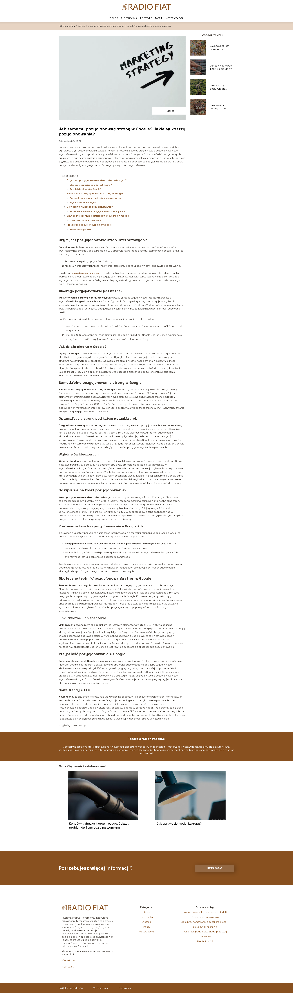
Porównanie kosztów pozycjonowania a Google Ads (97, 211)
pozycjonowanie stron (85, 273)
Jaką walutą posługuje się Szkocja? (217, 87)
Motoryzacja (174, 18)
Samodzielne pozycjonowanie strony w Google (95, 193)
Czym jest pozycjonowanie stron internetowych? (97, 180)
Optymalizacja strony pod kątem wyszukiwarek (95, 198)
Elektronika (129, 18)
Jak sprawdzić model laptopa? (179, 824)
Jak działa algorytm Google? (85, 189)
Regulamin (125, 988)
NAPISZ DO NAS (214, 868)
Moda (158, 18)
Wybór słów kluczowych (83, 202)
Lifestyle (146, 18)
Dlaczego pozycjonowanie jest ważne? (91, 184)
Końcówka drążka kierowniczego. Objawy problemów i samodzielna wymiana (99, 825)
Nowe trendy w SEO (80, 229)
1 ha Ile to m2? (205, 941)
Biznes (114, 18)
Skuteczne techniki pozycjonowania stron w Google (98, 215)
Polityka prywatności (71, 988)
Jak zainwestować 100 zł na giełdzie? (221, 67)
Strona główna (67, 26)
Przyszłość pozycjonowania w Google (89, 224)
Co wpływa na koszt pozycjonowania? (90, 206)
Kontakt (68, 967)
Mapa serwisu (101, 988)
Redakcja (68, 960)
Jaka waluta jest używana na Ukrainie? (219, 47)
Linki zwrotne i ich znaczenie (85, 220)
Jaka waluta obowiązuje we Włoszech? (218, 107)
